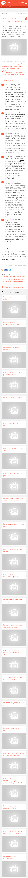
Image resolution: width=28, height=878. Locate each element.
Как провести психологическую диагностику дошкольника (13, 780)
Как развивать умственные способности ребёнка (13, 500)
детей (10, 168)
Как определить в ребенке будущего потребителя (12, 832)
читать (22, 160)
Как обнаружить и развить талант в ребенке (12, 399)
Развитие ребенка (14, 6)
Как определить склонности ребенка (13, 525)
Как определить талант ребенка (11, 298)
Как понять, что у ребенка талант (12, 449)
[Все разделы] (26, 3)
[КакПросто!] (6, 3)
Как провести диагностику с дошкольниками (13, 704)
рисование (8, 120)
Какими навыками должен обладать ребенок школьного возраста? (12, 67)
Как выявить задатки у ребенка (11, 424)
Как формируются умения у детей (11, 64)
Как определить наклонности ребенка (11, 323)
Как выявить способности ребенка (13, 279)
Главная (3, 6)
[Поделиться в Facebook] (7, 270)
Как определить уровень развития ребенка (12, 807)
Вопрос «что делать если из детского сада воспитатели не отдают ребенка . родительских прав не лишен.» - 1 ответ (14, 73)
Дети (7, 6)
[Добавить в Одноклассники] (2, 270)
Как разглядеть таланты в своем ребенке (12, 601)
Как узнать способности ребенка (13, 281)
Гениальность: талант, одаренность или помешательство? (13, 277)
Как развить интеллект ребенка (11, 729)
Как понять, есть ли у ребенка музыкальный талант (11, 652)
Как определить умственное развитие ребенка (13, 373)
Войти (21, 3)
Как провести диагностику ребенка (12, 474)
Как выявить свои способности (9, 857)
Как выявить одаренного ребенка (12, 348)
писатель (19, 167)
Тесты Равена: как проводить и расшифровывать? (14, 679)
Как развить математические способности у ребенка (13, 754)
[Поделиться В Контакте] (5, 270)
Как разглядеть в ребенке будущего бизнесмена (12, 626)
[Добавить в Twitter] (10, 270)
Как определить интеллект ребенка (13, 550)
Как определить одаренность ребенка (11, 575)
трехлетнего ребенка (20, 93)
